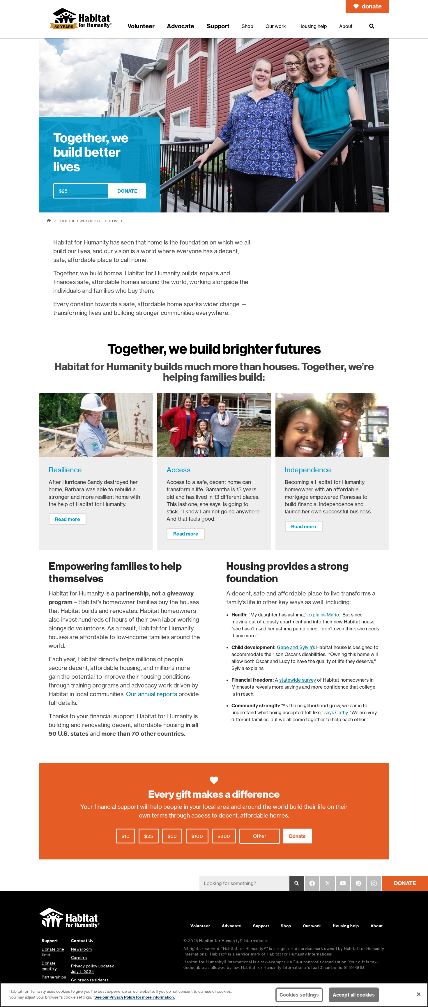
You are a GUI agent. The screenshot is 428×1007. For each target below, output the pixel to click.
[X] (327, 883)
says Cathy (336, 712)
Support (261, 925)
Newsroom (81, 949)
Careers (79, 957)
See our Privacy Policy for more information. (134, 996)
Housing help (346, 925)
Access (179, 470)
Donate (127, 191)
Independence (308, 470)
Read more (67, 519)
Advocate (231, 925)
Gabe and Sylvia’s (296, 647)
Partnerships (54, 977)
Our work (312, 925)
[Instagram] (374, 883)
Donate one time (53, 952)
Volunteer (200, 925)
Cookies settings (299, 995)
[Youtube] (343, 883)
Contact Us (82, 940)
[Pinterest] (358, 883)
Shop (286, 925)
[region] (214, 995)
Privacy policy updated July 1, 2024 (93, 969)
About (377, 925)
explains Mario (323, 615)
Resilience (65, 470)
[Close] (418, 994)
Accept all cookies (354, 995)
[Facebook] (312, 883)
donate (372, 6)
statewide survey (297, 680)
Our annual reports (151, 694)
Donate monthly (49, 966)
